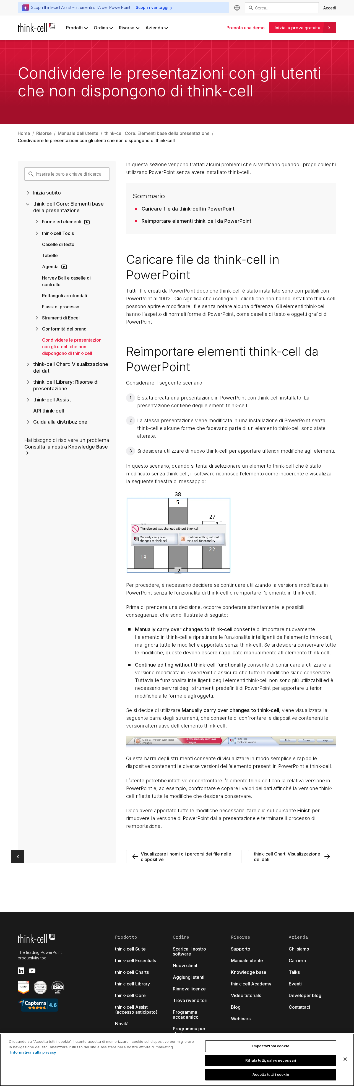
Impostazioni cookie (270, 1046)
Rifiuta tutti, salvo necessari (270, 1060)
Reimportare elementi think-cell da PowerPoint (196, 221)
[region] (177, 1059)
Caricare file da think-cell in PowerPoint (188, 209)
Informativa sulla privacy (33, 1052)
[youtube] (32, 970)
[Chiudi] (345, 1059)
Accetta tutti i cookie (271, 1074)
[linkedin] (21, 970)
